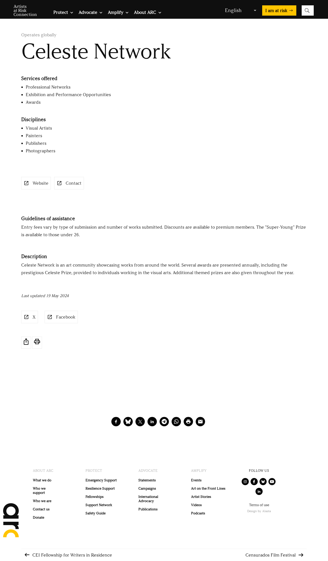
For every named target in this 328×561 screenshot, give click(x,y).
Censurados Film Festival (270, 555)
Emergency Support (101, 480)
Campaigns (147, 488)
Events (196, 480)
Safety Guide (95, 513)
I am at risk (276, 10)
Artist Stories (201, 497)
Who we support (39, 490)
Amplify (115, 13)
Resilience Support (100, 488)
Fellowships (94, 497)
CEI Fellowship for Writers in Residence (72, 555)
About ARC (145, 13)
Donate (38, 517)
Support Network (98, 505)
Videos (196, 505)
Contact (73, 183)
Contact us (41, 509)
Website (40, 183)
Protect (60, 13)
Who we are (42, 501)
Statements (147, 480)
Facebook (65, 317)
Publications (148, 509)
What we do (42, 480)
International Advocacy (148, 499)
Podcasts (198, 513)
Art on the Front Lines (208, 488)
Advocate (88, 13)
